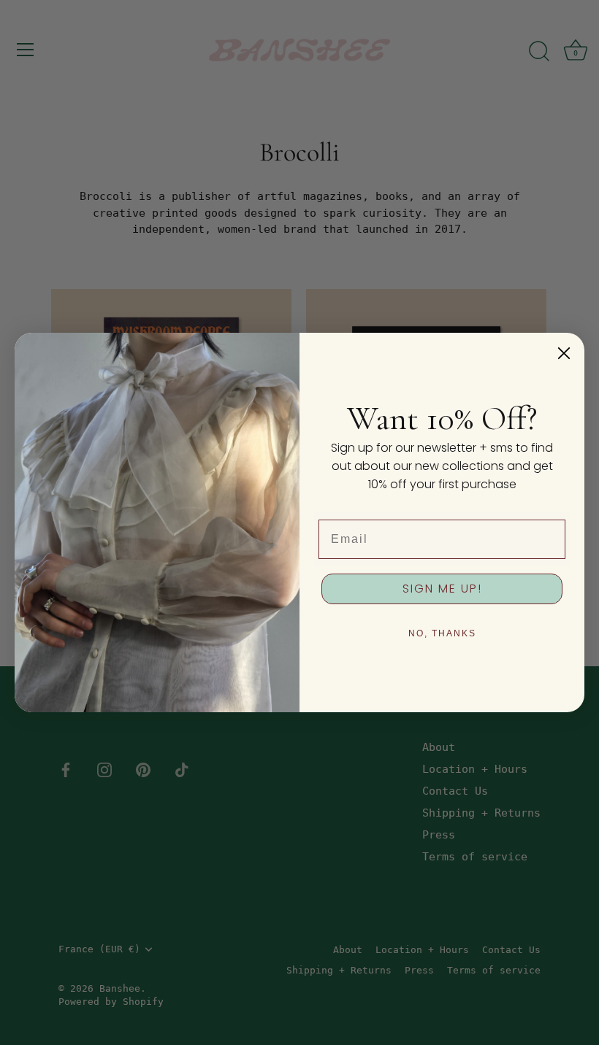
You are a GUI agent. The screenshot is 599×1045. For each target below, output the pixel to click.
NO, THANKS (442, 633)
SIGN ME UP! (442, 588)
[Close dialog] (564, 353)
